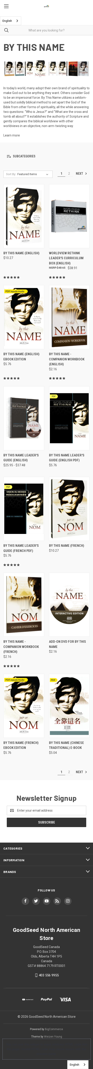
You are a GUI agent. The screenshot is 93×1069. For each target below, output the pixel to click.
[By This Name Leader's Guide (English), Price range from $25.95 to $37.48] (23, 418)
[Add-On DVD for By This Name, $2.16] (69, 605)
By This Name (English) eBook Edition (21, 356)
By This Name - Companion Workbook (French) (21, 647)
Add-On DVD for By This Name (67, 644)
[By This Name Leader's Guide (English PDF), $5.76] (69, 418)
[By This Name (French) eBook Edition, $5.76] (23, 706)
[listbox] (34, 174)
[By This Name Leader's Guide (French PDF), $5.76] (23, 509)
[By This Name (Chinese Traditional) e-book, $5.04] (69, 706)
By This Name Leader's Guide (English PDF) (66, 457)
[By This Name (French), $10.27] (69, 509)
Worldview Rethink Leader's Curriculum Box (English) (66, 258)
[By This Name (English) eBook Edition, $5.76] (23, 317)
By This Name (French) (66, 546)
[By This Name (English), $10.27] (23, 216)
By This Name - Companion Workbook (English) (66, 359)
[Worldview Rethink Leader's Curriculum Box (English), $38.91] (69, 216)
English (7, 20)
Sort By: (11, 174)
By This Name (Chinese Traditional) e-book (66, 745)
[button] (46, 157)
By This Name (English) (21, 253)
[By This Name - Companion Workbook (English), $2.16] (69, 317)
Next (80, 173)
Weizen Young (53, 1036)
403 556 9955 (49, 975)
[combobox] (10, 20)
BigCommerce (54, 1029)
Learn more (11, 135)
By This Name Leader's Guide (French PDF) (21, 548)
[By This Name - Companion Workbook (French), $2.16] (23, 605)
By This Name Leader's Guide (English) (21, 457)
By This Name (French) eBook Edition (21, 745)
